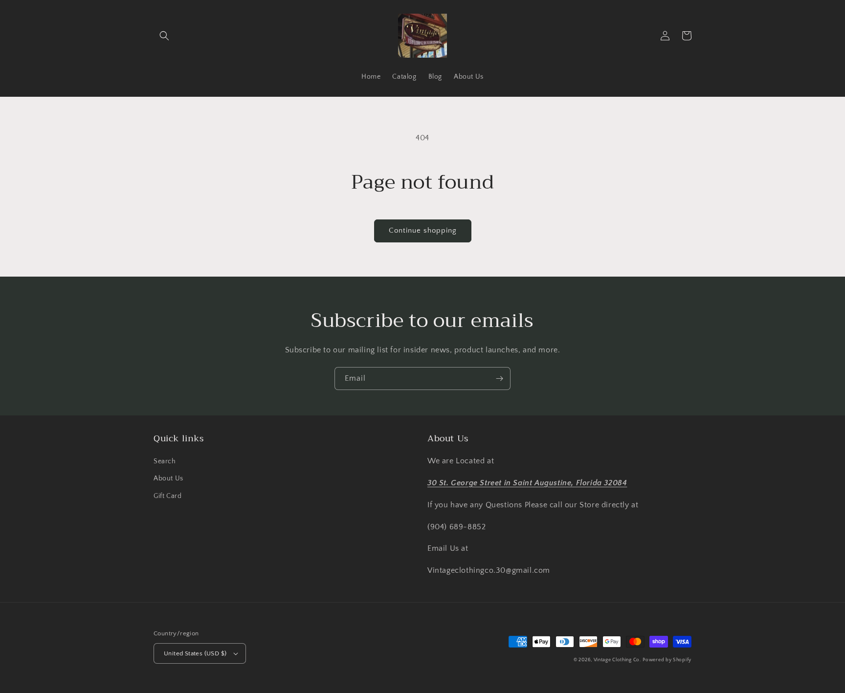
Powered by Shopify (667, 660)
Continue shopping (423, 230)
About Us (168, 478)
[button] (164, 35)
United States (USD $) (195, 653)
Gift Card (167, 496)
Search (165, 461)
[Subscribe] (499, 378)
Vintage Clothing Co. (617, 660)
